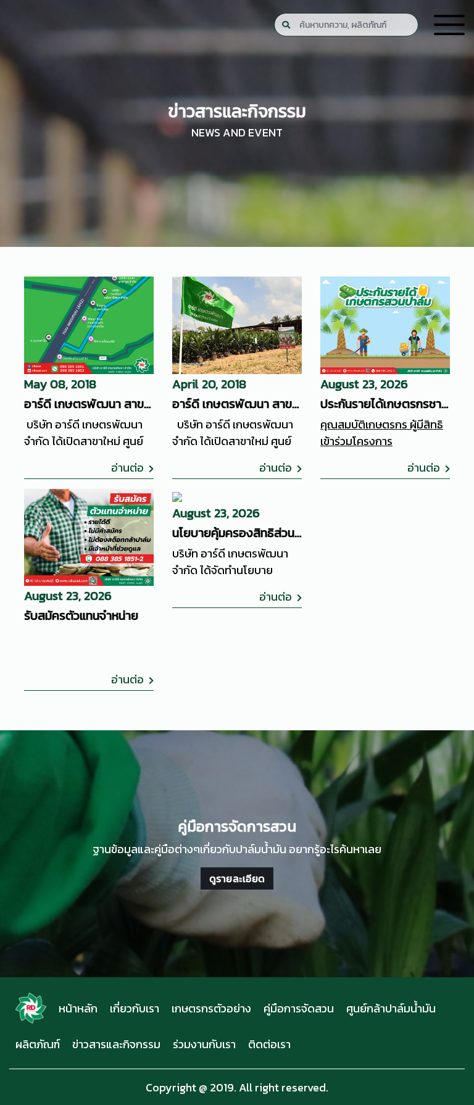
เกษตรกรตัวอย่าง (211, 1008)
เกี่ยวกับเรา (134, 1008)
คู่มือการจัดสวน (299, 1008)
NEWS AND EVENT (237, 132)
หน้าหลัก (78, 1008)
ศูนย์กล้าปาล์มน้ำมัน (391, 1008)
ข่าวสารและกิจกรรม (116, 1044)
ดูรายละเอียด (237, 878)
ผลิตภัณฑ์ (37, 1044)
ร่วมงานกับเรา (204, 1044)
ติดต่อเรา (269, 1044)
